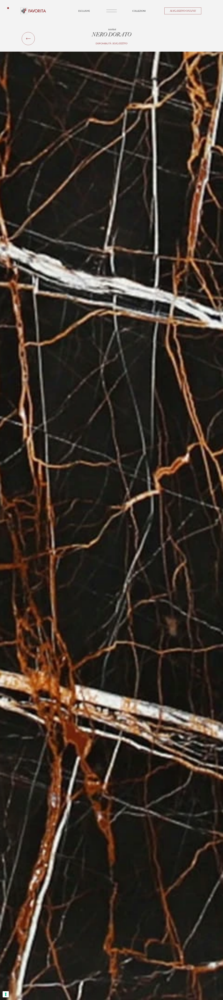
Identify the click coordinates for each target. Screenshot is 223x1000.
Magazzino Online (183, 11)
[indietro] (28, 38)
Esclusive (84, 10)
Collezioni (139, 10)
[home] (33, 11)
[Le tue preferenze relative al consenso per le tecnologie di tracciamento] (6, 994)
